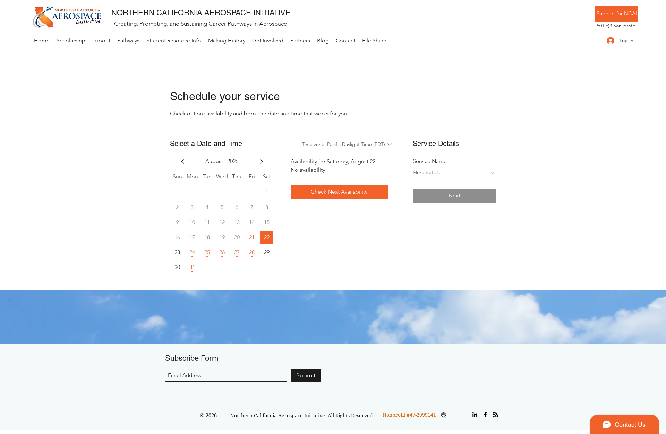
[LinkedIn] (474, 414)
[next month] (261, 161)
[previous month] (183, 161)
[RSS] (495, 414)
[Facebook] (485, 414)
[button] (616, 26)
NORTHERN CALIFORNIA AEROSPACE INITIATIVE (201, 12)
